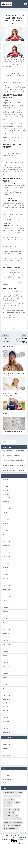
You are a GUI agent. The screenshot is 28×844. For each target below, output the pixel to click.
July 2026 (5, 479)
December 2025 (7, 505)
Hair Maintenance (9, 799)
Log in (4, 772)
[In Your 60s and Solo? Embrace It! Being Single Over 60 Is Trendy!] (14, 383)
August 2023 (6, 607)
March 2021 (6, 692)
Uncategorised (7, 755)
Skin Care (5, 748)
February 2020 (6, 725)
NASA (8, 825)
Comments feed (7, 779)
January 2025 (6, 545)
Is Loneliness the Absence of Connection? (13, 470)
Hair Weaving (6, 744)
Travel (4, 752)
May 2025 (5, 530)
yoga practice (14, 132)
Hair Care (6, 796)
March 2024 (6, 582)
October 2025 (6, 512)
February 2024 (6, 585)
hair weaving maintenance (11, 809)
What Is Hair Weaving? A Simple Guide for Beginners (14, 466)
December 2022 (7, 637)
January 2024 (6, 589)
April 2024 (5, 578)
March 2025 (6, 538)
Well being (5, 763)
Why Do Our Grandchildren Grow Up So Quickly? (13, 412)
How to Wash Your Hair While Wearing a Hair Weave (13, 451)
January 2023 (6, 633)
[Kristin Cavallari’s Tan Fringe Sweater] (14, 361)
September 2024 (7, 560)
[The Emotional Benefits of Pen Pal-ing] (14, 423)
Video (4, 759)
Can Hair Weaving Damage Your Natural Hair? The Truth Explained (13, 461)
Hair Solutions (8, 802)
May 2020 (5, 714)
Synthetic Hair (13, 828)
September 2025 (7, 516)
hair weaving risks (9, 812)
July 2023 (5, 611)
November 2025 (7, 508)
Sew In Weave (16, 825)
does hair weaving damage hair (13, 792)
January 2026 (6, 501)
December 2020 (7, 703)
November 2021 (7, 662)
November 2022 (7, 640)
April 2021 (5, 688)
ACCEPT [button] (14, 841)
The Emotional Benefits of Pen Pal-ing (13, 431)
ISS (4, 825)
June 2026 (5, 483)
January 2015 (6, 732)
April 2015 (5, 728)
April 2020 (5, 717)
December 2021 (7, 659)
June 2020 (5, 710)
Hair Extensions (16, 796)
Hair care (14, 23)
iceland (6, 822)
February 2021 (6, 695)
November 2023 (7, 596)
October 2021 (6, 666)
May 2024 (5, 574)
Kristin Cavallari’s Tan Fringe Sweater (13, 373)
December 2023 (7, 593)
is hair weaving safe (16, 822)
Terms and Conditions (10, 843)
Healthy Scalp (8, 819)
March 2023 (6, 626)
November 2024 (7, 552)
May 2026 (5, 486)
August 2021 (6, 673)
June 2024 (5, 571)
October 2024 (6, 556)
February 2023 (6, 629)
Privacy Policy (19, 843)
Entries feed (6, 775)
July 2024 (5, 567)
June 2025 (5, 527)
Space (5, 828)
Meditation (5, 270)
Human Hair (17, 819)
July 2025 (5, 523)
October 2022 (6, 644)
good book (12, 184)
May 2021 (5, 684)
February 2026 (6, 497)
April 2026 (5, 490)
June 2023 (5, 615)
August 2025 (6, 519)
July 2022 (5, 655)
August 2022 (6, 651)
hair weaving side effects (11, 815)
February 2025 (6, 541)
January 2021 (6, 699)
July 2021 (5, 677)
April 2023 (5, 622)
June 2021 (5, 681)
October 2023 (6, 600)
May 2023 (5, 618)
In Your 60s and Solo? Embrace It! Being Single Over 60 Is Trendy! (14, 392)
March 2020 (6, 721)
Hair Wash (17, 802)
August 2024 (6, 563)
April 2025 (5, 534)
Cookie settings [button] (21, 839)
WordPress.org (6, 782)
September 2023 (7, 604)
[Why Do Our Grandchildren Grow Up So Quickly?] (14, 403)
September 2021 (7, 670)
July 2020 (5, 706)
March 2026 (6, 494)
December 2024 (7, 549)
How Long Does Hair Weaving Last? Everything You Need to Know (12, 456)
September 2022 (7, 648)
